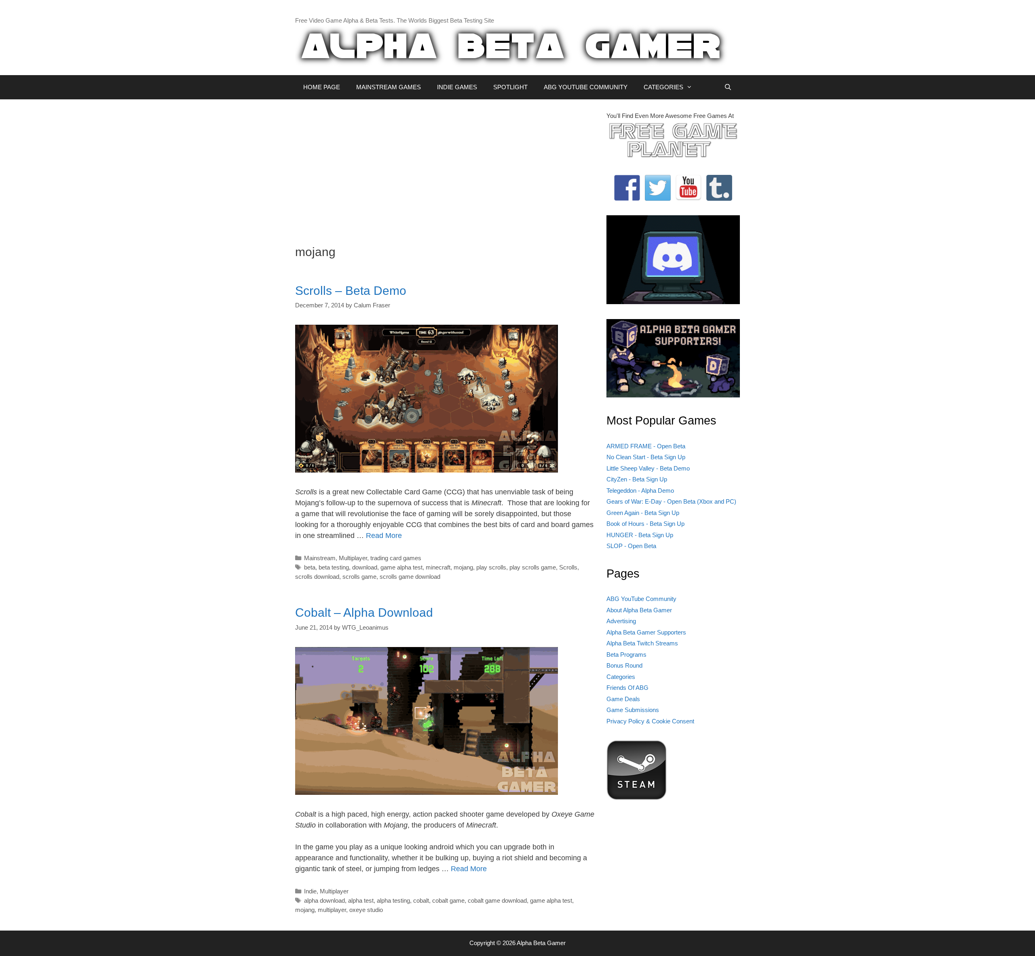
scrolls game (359, 576)
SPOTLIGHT (510, 87)
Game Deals (623, 698)
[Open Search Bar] (728, 87)
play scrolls (491, 567)
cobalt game (448, 900)
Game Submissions (632, 709)
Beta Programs (626, 654)
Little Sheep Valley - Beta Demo (648, 468)
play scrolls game (532, 567)
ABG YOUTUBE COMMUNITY (585, 87)
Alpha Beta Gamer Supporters (646, 632)
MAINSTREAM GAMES (388, 87)
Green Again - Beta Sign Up (642, 512)
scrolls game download (410, 576)
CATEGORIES (663, 87)
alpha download (324, 900)
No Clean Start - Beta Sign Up (645, 457)
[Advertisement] (444, 168)
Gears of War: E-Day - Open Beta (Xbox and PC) (671, 501)
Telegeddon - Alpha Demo (640, 490)
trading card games (395, 558)
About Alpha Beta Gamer (639, 610)
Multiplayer (353, 558)
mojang (463, 567)
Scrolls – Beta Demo (350, 290)
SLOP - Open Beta (631, 545)
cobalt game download (497, 900)
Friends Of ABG (627, 687)
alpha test (361, 900)
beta (309, 567)
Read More (384, 536)
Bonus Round (624, 665)
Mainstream (320, 558)
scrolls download (317, 576)
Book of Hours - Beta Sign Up (645, 523)
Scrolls (568, 567)
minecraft (438, 567)
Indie (310, 891)
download (364, 567)
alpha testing (393, 900)
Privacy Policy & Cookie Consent (650, 721)
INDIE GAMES (457, 87)
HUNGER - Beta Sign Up (639, 535)
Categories (620, 676)
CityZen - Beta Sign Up (636, 479)
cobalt (421, 900)
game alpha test (401, 567)
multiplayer (332, 909)
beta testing (334, 567)
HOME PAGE (321, 87)
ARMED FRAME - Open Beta (645, 446)
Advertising (621, 621)
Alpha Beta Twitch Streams (642, 643)
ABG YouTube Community (641, 598)
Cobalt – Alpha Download (364, 612)
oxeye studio (366, 909)
